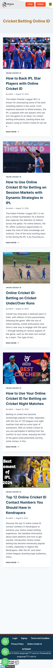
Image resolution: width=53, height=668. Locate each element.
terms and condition (40, 638)
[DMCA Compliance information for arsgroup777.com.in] (26, 662)
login (14, 638)
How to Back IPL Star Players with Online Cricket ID (23, 83)
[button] (50, 4)
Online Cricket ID (13, 73)
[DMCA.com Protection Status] (26, 666)
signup (24, 638)
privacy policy (17, 644)
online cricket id (34, 644)
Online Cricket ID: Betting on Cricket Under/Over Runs (21, 298)
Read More (12, 132)
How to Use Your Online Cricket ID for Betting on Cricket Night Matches (26, 398)
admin (10, 94)
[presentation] (26, 53)
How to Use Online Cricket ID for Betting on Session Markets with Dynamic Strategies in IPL (26, 192)
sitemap (26, 649)
